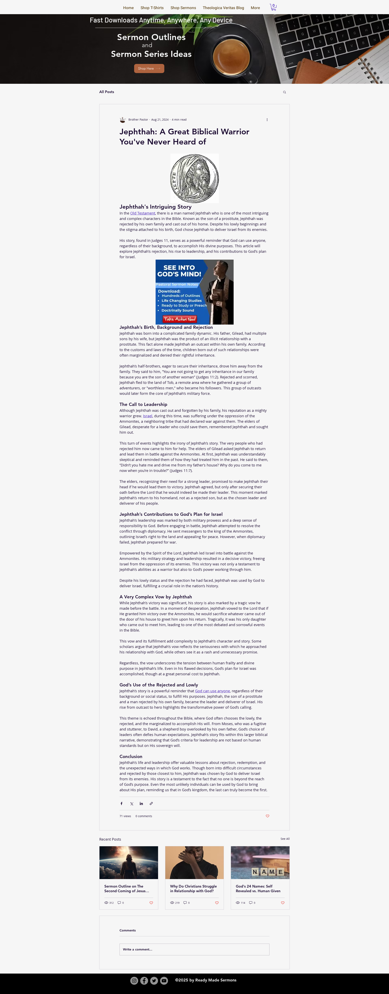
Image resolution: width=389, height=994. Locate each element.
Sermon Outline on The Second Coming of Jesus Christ (124, 888)
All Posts (106, 91)
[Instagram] (134, 981)
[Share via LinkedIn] (141, 803)
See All (285, 839)
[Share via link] (151, 803)
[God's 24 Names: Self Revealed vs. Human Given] (260, 862)
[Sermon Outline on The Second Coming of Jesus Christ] (128, 862)
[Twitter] (154, 981)
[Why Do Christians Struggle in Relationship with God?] (194, 862)
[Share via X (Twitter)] (131, 803)
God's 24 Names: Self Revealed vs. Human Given (258, 888)
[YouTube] (164, 981)
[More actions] (267, 119)
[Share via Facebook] (121, 803)
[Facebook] (144, 981)
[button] (274, 7)
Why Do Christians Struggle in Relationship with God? (193, 888)
